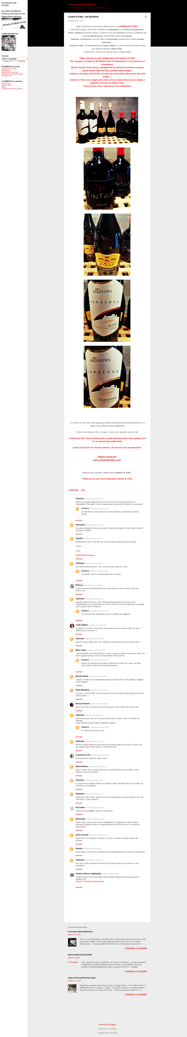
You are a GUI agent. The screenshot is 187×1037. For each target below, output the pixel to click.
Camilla (79, 538)
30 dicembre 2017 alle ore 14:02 (99, 611)
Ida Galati (80, 807)
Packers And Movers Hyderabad (90, 881)
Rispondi (79, 520)
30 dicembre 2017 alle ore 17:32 (94, 794)
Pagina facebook (107, 457)
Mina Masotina (82, 690)
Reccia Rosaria (83, 703)
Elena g (79, 585)
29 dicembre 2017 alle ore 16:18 (92, 585)
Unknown (80, 563)
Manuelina (80, 819)
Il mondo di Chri (83, 755)
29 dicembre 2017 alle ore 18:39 (98, 625)
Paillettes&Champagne (85, 555)
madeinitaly (74, 490)
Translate (21, 61)
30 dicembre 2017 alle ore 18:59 (94, 807)
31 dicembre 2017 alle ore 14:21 (94, 860)
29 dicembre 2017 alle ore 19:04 (94, 639)
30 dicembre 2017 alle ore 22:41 (98, 835)
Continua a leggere (136, 948)
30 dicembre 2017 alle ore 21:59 (95, 819)
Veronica (80, 780)
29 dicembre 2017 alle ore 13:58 (94, 498)
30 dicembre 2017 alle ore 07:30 (94, 715)
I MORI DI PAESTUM (9, 69)
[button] (145, 17)
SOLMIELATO (6, 76)
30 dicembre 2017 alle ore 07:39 (94, 741)
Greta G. (85, 508)
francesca (80, 525)
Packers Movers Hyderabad (88, 874)
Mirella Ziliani (82, 676)
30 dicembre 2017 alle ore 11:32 (98, 766)
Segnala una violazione (107, 1033)
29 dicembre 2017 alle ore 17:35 (94, 599)
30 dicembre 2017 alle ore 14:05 (99, 727)
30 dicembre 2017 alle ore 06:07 (99, 704)
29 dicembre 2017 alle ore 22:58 (98, 676)
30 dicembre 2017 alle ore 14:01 (99, 508)
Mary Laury (81, 650)
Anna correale (82, 835)
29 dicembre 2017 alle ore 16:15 (94, 563)
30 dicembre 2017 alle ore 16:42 (94, 780)
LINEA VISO (6, 83)
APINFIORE (6, 70)
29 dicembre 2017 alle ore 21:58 (96, 650)
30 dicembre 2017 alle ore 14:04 (99, 660)
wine (83, 490)
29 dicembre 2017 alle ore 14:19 (95, 525)
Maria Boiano (82, 766)
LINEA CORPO (7, 85)
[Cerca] (149, 5)
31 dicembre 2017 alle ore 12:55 (92, 848)
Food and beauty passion (82, 4)
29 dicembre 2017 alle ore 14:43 (92, 538)
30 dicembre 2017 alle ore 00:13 (99, 690)
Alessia (79, 848)
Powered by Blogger (107, 1024)
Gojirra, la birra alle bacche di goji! (82, 978)
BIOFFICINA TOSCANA (10, 72)
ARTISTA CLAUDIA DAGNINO (12, 74)
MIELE (4, 87)
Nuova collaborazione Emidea (80, 955)
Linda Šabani (82, 625)
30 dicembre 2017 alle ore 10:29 (100, 755)
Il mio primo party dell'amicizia (80, 932)
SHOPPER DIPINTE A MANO (12, 89)
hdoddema (113, 1029)
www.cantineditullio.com (107, 460)
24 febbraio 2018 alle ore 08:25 (110, 874)
